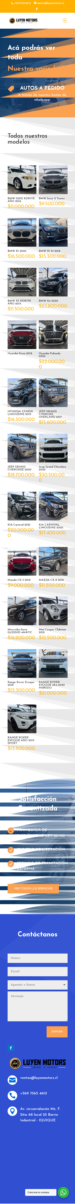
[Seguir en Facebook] (11, 1048)
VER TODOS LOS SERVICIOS (33, 888)
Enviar (57, 1031)
